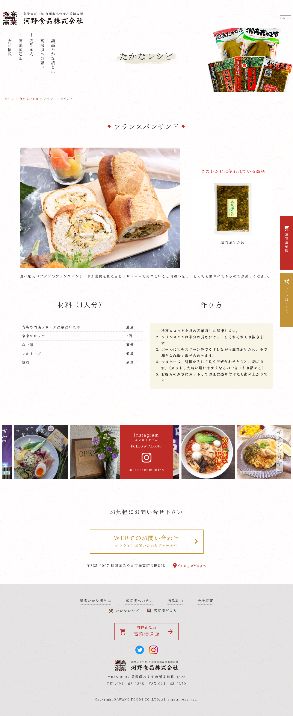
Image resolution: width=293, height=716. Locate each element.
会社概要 (205, 600)
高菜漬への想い (139, 600)
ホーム (10, 98)
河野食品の (139, 631)
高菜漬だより (165, 610)
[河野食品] (43, 13)
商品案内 (31, 47)
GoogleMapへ (192, 565)
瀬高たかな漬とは (53, 56)
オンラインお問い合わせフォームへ (146, 541)
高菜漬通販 (20, 50)
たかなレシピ (29, 98)
